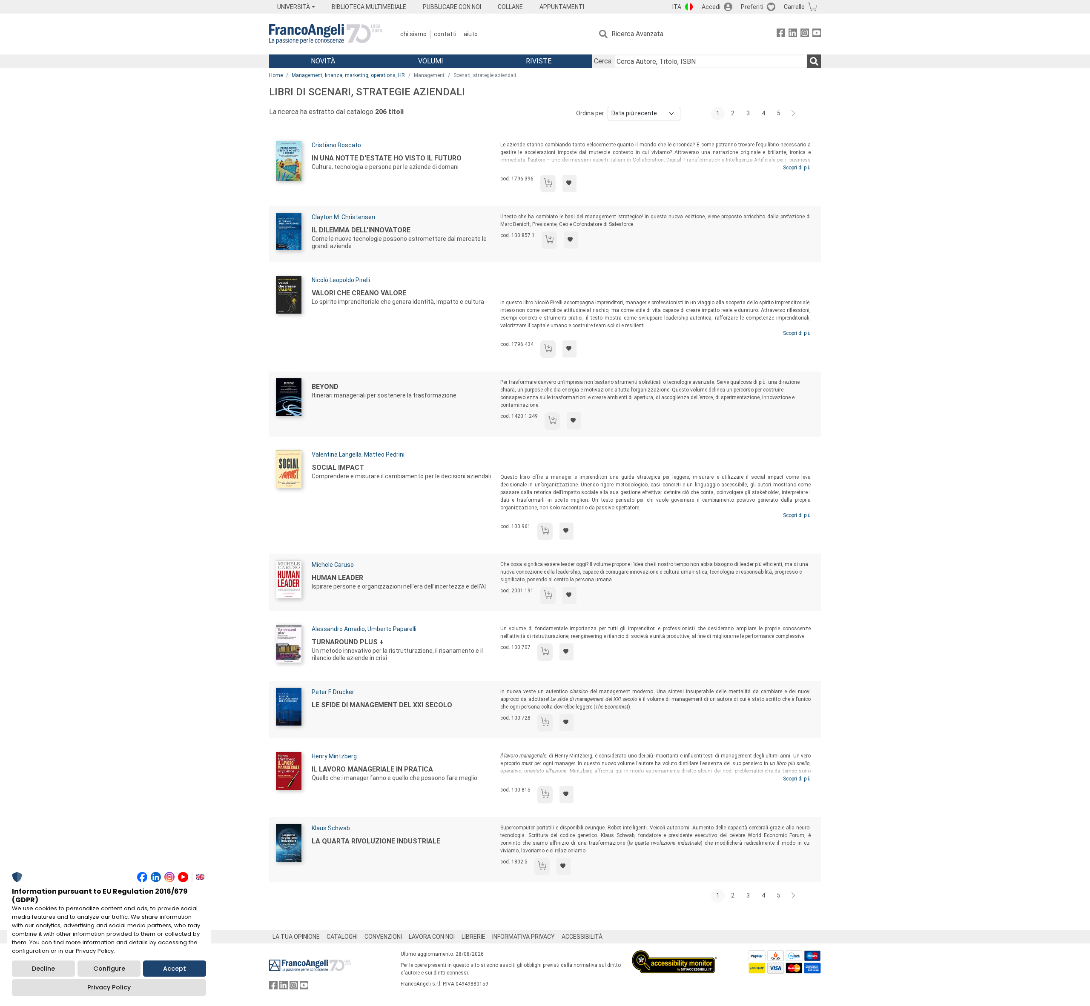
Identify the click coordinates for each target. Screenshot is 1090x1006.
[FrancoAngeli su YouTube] (816, 34)
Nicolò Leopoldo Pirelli (341, 280)
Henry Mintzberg (334, 756)
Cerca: (603, 61)
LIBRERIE (473, 936)
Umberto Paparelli (391, 629)
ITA (676, 6)
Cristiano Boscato (336, 145)
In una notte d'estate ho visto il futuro (387, 158)
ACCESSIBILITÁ (582, 936)
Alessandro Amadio (338, 629)
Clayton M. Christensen (343, 217)
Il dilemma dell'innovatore (361, 230)
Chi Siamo (413, 34)
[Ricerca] (814, 61)
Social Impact (338, 467)
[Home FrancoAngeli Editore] (325, 34)
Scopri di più (797, 168)
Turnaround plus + (348, 642)
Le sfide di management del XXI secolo (382, 705)
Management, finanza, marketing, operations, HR (348, 75)
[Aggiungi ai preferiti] (569, 183)
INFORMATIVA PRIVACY (523, 936)
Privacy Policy (109, 987)
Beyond (325, 387)
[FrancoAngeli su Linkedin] (793, 34)
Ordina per (590, 113)
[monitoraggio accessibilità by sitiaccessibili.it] (674, 955)
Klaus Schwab (331, 828)
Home (276, 75)
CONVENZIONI (383, 936)
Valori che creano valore (359, 293)
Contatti (445, 34)
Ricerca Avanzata (637, 34)
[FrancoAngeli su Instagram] (804, 34)
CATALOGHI (342, 936)
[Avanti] (793, 113)
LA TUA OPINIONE (296, 936)
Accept (174, 968)
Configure (109, 968)
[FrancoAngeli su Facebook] (781, 34)
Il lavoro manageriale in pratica (372, 769)
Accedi (711, 6)
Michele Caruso (333, 564)
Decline (43, 968)
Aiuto (471, 34)
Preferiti (752, 6)
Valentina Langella (336, 454)
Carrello (794, 6)
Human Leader (337, 578)
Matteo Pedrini (384, 454)
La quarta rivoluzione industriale (376, 841)
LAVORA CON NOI (432, 936)
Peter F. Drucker (333, 692)
